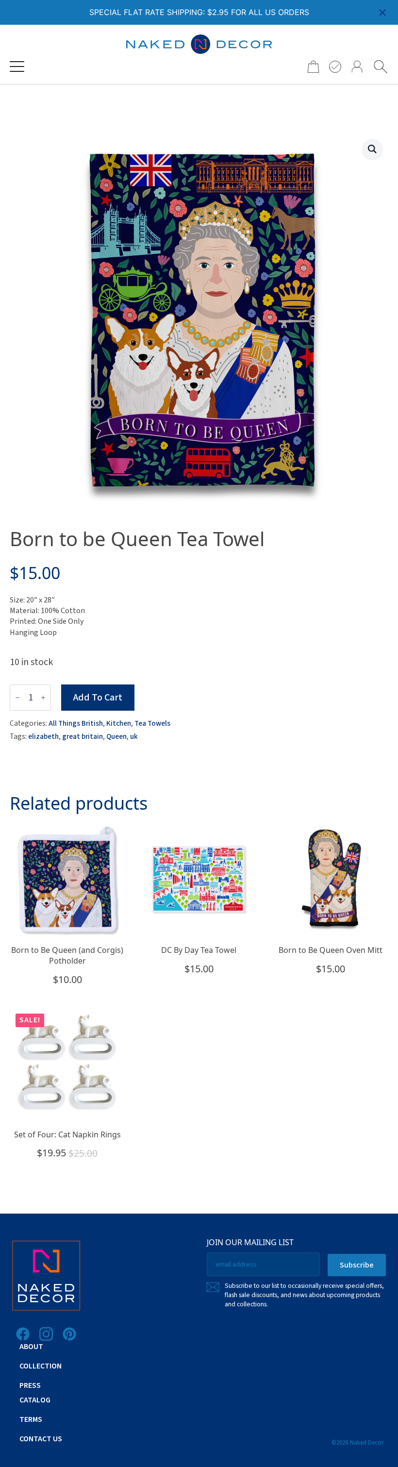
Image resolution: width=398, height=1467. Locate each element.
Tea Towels (152, 723)
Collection (40, 1366)
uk (134, 736)
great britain (82, 736)
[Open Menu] (17, 66)
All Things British (76, 723)
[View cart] (310, 66)
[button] (372, 149)
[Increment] (43, 697)
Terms (30, 1419)
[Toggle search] (380, 66)
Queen (116, 736)
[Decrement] (17, 697)
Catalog (34, 1400)
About (31, 1346)
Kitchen (118, 723)
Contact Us (40, 1439)
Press (30, 1385)
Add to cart (97, 697)
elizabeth (43, 736)
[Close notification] (382, 12)
